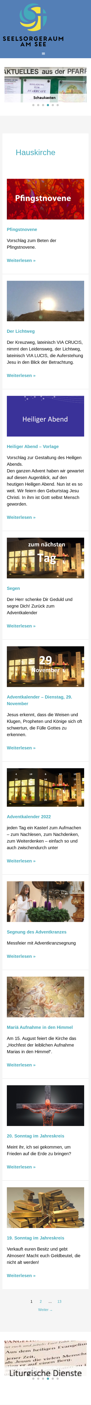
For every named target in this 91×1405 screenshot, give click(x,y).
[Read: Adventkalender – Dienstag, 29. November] (45, 666)
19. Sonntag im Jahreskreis (35, 1238)
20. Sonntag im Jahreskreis (35, 1136)
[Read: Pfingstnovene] (45, 198)
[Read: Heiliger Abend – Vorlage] (45, 416)
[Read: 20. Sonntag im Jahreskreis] (45, 1105)
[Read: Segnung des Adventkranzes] (45, 901)
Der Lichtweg (21, 331)
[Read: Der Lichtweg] (45, 300)
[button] (43, 53)
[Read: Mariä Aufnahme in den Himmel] (45, 996)
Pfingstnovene (22, 229)
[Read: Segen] (45, 557)
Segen (13, 588)
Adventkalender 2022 (29, 816)
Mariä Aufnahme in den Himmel (40, 1027)
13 (59, 1301)
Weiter (45, 1310)
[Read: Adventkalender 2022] (45, 787)
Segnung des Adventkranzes (36, 932)
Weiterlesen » (21, 260)
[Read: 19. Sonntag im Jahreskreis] (45, 1207)
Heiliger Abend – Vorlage (33, 446)
